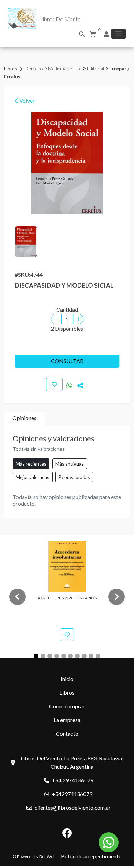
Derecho (34, 68)
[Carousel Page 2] (43, 656)
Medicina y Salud (65, 68)
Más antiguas (69, 464)
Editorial (96, 68)
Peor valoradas (74, 477)
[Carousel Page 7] (77, 656)
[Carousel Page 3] (49, 656)
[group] (67, 163)
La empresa (67, 720)
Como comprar (67, 706)
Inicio (67, 679)
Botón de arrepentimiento (91, 856)
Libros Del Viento (60, 19)
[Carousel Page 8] (84, 656)
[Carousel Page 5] (63, 656)
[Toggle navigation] (118, 34)
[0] (92, 34)
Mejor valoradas (32, 477)
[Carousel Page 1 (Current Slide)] (36, 656)
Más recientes (31, 464)
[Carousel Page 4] (56, 656)
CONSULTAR (67, 361)
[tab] (24, 419)
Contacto (67, 733)
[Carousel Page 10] (98, 656)
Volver (26, 100)
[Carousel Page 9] (91, 656)
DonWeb (47, 856)
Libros (11, 68)
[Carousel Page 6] (70, 656)
